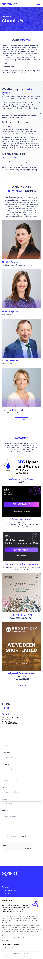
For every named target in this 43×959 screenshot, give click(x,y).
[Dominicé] (10, 874)
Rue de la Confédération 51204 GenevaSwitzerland (11, 719)
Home (4, 16)
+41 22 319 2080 (11, 723)
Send (7, 857)
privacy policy (21, 836)
